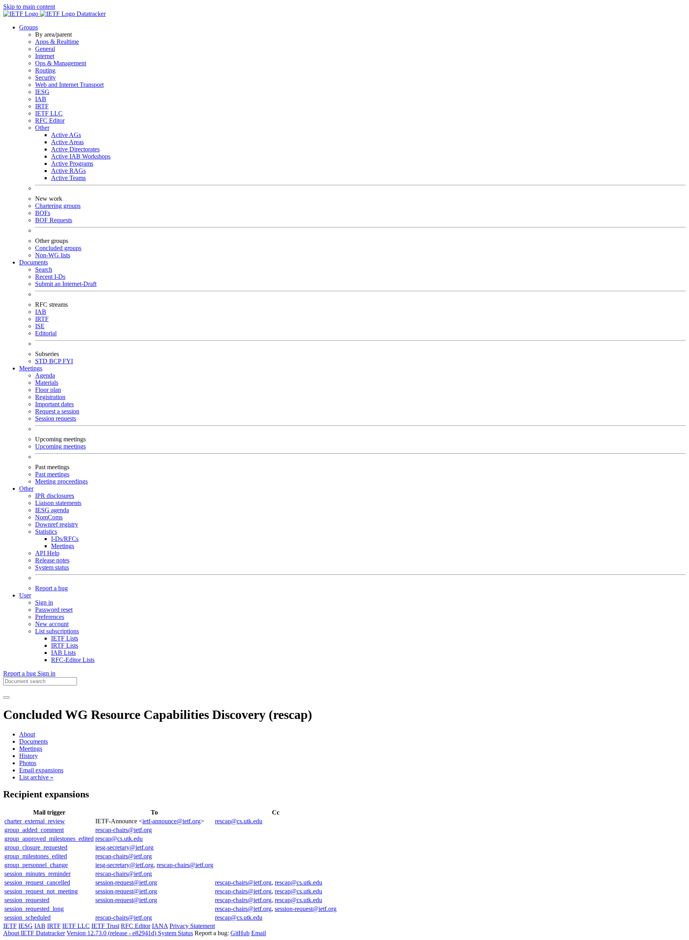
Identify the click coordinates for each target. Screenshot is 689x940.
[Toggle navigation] (6, 697)
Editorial (46, 333)
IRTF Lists (64, 645)
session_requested (26, 900)
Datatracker (90, 13)
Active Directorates (75, 149)
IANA (160, 925)
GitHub (240, 933)
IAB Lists (63, 652)
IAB (40, 99)
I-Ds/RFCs (65, 538)
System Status (175, 933)
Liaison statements (58, 502)
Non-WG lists (52, 255)
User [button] (25, 595)
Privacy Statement (192, 925)
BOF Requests (53, 220)
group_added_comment (34, 829)
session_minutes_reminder (37, 873)
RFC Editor (50, 120)
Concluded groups (58, 248)
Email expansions (41, 770)
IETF (10, 925)
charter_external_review (34, 821)
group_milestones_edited (35, 856)
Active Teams (68, 177)
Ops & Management (60, 63)
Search (43, 269)
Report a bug (51, 588)
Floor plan (48, 389)
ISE (40, 326)
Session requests (55, 418)
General (45, 48)
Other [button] (26, 488)
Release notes (52, 560)
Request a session (57, 411)
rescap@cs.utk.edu (238, 821)
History (28, 755)
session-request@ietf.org (126, 882)
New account (52, 624)
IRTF (42, 106)
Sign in (44, 602)
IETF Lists (64, 638)
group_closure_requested (35, 847)
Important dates (54, 404)
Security (45, 77)
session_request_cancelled (37, 882)
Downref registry (56, 524)
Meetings (62, 545)
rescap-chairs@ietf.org (123, 829)
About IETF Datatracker (34, 933)
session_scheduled (27, 917)
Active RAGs (68, 170)
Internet (44, 56)
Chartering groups (58, 205)
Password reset (54, 609)
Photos (27, 763)
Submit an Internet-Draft (65, 283)
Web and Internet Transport (69, 84)
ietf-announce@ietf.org (171, 821)
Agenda (45, 375)
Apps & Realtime (57, 41)
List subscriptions (57, 631)
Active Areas (67, 142)
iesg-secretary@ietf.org (124, 847)
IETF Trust (105, 925)
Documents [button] (33, 262)
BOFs (42, 213)
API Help (47, 553)
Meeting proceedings (61, 481)
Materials (46, 382)
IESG (42, 91)
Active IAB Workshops (80, 156)
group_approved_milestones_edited (49, 838)
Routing (45, 70)
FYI (68, 361)
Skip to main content (29, 6)
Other (42, 127)
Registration (50, 397)
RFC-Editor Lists (72, 659)
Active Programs (72, 163)
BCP (56, 361)
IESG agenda (52, 510)
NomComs (49, 517)
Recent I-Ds (50, 276)
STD (42, 361)
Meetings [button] (30, 368)
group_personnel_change (36, 865)
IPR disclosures (54, 495)
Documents (33, 741)
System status (52, 567)
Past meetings (52, 474)
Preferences (49, 616)
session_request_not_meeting (41, 891)
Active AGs (66, 134)
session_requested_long (34, 908)
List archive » (36, 777)
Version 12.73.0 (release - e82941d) (112, 933)
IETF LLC (49, 113)
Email (258, 933)
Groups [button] (28, 27)
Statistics (46, 531)
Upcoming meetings (60, 446)
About (27, 734)
